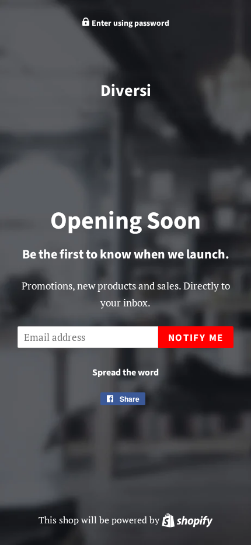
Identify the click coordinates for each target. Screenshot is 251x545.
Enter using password (129, 23)
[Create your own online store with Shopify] (187, 519)
